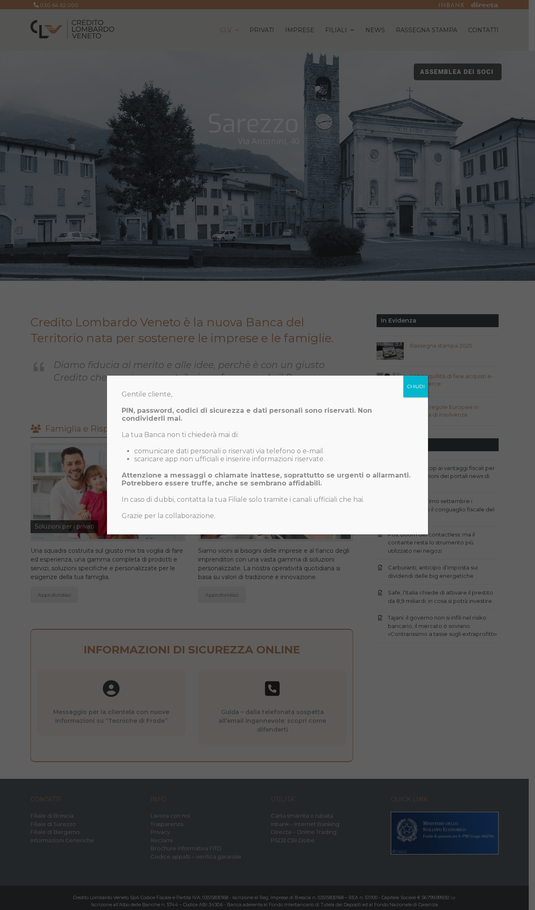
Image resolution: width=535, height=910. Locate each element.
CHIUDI (416, 386)
